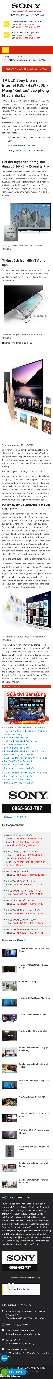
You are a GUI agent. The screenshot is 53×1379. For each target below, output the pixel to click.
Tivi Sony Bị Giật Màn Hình (15, 744)
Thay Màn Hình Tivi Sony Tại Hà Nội (19, 768)
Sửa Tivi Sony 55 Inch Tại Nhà (17, 765)
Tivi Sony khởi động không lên (33, 1031)
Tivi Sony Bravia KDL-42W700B (21, 146)
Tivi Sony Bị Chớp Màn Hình (16, 738)
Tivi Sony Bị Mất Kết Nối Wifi (32, 1097)
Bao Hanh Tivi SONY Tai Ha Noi (31, 1368)
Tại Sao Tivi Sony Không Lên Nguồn (19, 754)
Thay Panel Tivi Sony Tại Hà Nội (18, 761)
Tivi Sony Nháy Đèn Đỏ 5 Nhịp (17, 748)
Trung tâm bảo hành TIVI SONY (20, 1331)
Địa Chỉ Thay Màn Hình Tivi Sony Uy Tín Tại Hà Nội (25, 758)
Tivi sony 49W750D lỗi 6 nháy (32, 1014)
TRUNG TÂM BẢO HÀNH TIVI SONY (27, 22)
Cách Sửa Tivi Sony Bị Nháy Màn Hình (20, 741)
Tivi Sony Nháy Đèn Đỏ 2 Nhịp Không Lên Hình (24, 751)
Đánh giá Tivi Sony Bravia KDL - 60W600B (26, 150)
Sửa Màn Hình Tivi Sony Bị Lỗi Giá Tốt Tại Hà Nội (25, 728)
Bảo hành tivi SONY (18, 1289)
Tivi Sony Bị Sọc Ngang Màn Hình (34, 998)
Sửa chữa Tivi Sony (10, 123)
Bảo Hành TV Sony (27, 981)
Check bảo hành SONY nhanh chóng (25, 1278)
